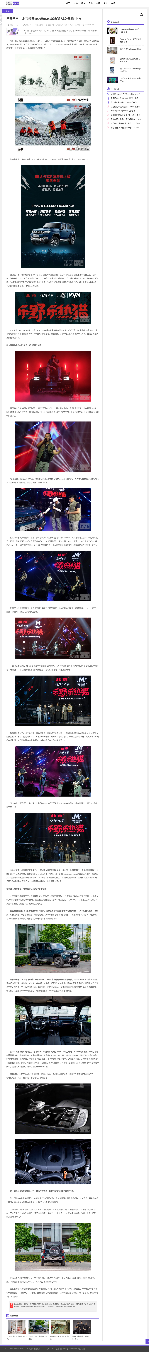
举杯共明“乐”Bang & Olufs (130, 49)
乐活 (105, 3)
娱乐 (90, 3)
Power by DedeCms (48, 1349)
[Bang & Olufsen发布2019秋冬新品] (112, 44)
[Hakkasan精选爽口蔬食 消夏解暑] (112, 34)
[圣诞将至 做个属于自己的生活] (112, 83)
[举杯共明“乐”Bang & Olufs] (112, 53)
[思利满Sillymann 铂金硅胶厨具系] (112, 63)
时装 (76, 3)
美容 (83, 3)
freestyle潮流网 (13, 3)
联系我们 (81, 1349)
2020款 (64, 25)
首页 (68, 3)
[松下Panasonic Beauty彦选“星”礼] (112, 73)
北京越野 (58, 25)
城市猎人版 (76, 25)
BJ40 (69, 25)
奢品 (98, 3)
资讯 (113, 3)
